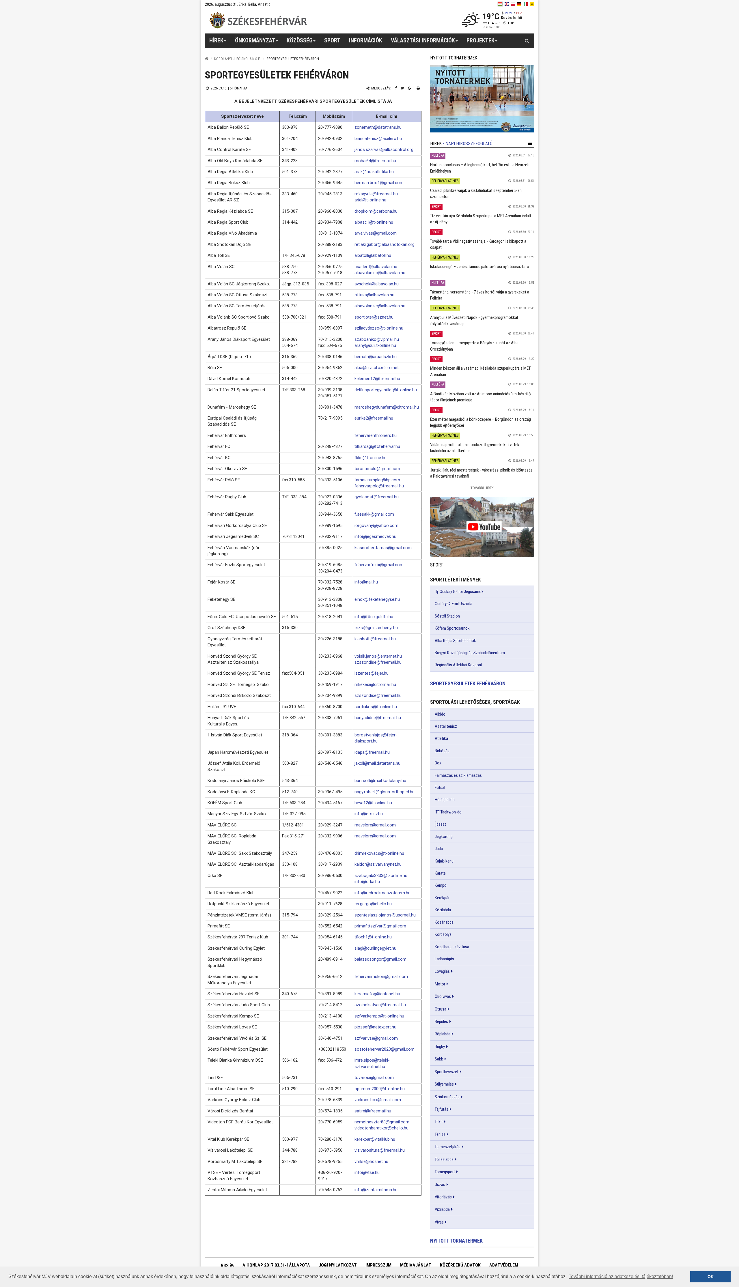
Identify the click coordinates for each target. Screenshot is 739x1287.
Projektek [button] (480, 40)
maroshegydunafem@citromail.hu (386, 407)
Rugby (440, 1046)
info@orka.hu (367, 881)
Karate (440, 873)
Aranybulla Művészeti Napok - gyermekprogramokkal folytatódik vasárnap (474, 320)
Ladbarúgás (444, 958)
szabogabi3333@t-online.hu (380, 875)
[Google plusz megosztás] (410, 88)
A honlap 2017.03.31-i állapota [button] (276, 1265)
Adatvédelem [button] (503, 1265)
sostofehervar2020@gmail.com (384, 1049)
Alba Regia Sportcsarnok (455, 640)
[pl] (513, 4)
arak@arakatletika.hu (374, 171)
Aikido (440, 714)
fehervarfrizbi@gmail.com (379, 564)
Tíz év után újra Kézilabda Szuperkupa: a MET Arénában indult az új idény (480, 219)
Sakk (439, 1059)
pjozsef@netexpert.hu (375, 1027)
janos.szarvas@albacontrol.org (383, 149)
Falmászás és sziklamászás (458, 775)
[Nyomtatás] (418, 88)
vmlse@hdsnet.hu (371, 1161)
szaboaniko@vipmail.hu (376, 339)
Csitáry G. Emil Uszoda (453, 603)
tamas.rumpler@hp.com (377, 479)
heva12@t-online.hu (373, 802)
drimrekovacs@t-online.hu (379, 853)
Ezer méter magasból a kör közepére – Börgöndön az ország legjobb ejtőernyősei (480, 422)
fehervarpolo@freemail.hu (379, 486)
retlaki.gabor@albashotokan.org (384, 244)
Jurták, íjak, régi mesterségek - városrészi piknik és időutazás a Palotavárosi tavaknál (481, 473)
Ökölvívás (443, 996)
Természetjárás (447, 1146)
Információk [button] (365, 40)
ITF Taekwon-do (448, 812)
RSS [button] (225, 1265)
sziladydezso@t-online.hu (378, 328)
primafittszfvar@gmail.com (380, 926)
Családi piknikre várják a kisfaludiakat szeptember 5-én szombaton (476, 193)
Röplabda (442, 1034)
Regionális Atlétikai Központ (458, 664)
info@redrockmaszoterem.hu (382, 892)
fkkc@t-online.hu (370, 457)
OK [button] (711, 1276)
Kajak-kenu (444, 861)
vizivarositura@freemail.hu (379, 1150)
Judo (439, 848)
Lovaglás (442, 971)
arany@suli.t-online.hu (375, 345)
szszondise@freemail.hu (378, 662)
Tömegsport (445, 1171)
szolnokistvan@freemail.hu (380, 1004)
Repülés (441, 1021)
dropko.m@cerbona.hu (376, 211)
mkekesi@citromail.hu (375, 684)
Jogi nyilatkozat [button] (338, 1265)
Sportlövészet (446, 1071)
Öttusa (440, 1009)
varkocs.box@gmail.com (377, 1099)
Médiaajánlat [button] (415, 1265)
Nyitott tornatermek (456, 1241)
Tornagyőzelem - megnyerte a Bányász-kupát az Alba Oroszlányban (474, 345)
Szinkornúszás (447, 1096)
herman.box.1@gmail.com (379, 182)
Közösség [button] (300, 40)
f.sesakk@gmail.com (374, 514)
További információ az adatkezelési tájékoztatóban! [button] (621, 1276)
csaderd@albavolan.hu (375, 266)
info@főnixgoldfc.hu (373, 616)
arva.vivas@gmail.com (375, 233)
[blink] (532, 4)
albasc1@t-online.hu (373, 222)
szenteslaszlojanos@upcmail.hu (385, 915)
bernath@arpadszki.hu (375, 356)
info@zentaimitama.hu (376, 1189)
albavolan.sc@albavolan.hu (379, 272)
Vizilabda (442, 1209)
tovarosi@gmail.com (374, 1077)
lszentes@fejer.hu (371, 673)
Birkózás (442, 750)
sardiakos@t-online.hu (375, 706)
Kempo (441, 885)
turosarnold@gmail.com (377, 468)
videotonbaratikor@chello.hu (381, 1128)
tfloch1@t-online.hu (373, 937)
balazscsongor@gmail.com (380, 959)
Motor (440, 984)
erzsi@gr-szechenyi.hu (376, 627)
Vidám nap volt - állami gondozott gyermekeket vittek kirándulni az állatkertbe (474, 447)
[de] (519, 4)
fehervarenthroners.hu (375, 435)
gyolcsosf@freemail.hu (376, 497)
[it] (526, 4)
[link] (482, 98)
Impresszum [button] (378, 1265)
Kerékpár (442, 897)
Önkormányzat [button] (255, 40)
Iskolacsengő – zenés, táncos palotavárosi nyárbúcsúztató (479, 266)
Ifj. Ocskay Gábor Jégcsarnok (459, 591)
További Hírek (482, 488)
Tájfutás (441, 1109)
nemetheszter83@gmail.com (381, 1122)
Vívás (439, 1222)
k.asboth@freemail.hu (375, 638)
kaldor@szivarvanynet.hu (378, 864)
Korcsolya (443, 934)
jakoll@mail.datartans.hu (377, 763)
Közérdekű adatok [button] (460, 1265)
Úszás (440, 1184)
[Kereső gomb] (527, 40)
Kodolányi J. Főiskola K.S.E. (237, 59)
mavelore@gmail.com (375, 825)
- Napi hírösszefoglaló (467, 143)
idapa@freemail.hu (372, 752)
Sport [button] (332, 40)
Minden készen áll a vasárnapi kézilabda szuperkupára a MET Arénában (480, 371)
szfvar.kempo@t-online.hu (379, 1016)
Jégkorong (444, 836)
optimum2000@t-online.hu (379, 1088)
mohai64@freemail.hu (375, 160)
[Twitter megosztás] (402, 88)
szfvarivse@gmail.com (376, 1038)
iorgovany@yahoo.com (376, 525)
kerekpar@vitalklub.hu (374, 1139)
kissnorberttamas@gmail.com (383, 547)
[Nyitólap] (206, 59)
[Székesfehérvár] (258, 20)
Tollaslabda (444, 1159)
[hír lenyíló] (530, 143)
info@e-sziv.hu (368, 813)
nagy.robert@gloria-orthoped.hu (384, 791)
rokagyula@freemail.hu (376, 194)
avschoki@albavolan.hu (376, 284)
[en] (507, 4)
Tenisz (440, 1134)
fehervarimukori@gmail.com (381, 976)
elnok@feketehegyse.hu (377, 599)
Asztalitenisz (446, 726)
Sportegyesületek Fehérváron (467, 683)
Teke (439, 1121)
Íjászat (440, 824)
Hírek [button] (216, 40)
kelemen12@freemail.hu (377, 378)
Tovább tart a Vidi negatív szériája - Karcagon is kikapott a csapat (478, 244)
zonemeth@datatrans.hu (378, 127)
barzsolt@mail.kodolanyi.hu (380, 780)
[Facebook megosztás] (396, 88)
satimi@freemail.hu (372, 1111)
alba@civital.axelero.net (376, 367)
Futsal (440, 787)
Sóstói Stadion (447, 616)
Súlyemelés (444, 1084)
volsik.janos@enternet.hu (378, 656)
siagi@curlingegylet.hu (375, 948)
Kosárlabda (444, 922)
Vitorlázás (443, 1197)
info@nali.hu (366, 582)
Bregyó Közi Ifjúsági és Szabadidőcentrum (470, 652)
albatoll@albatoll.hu (372, 255)
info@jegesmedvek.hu (375, 536)
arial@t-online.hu (370, 200)
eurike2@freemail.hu (373, 418)
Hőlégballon (445, 799)
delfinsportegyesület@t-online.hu (385, 389)
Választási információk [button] (423, 40)
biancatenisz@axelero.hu (378, 138)
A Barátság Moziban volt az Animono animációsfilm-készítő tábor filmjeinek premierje (480, 397)
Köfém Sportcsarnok (452, 628)
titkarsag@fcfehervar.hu (377, 446)
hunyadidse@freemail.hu (377, 717)
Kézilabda (443, 909)
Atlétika (441, 738)
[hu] (500, 4)
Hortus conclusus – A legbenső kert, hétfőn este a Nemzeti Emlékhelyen (479, 167)
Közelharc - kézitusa (452, 946)
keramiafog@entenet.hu (377, 993)
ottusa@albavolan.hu (374, 295)
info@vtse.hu (367, 1172)
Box (438, 763)
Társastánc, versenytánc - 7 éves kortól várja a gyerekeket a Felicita (479, 295)
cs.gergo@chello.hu (373, 903)
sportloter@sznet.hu (373, 317)
